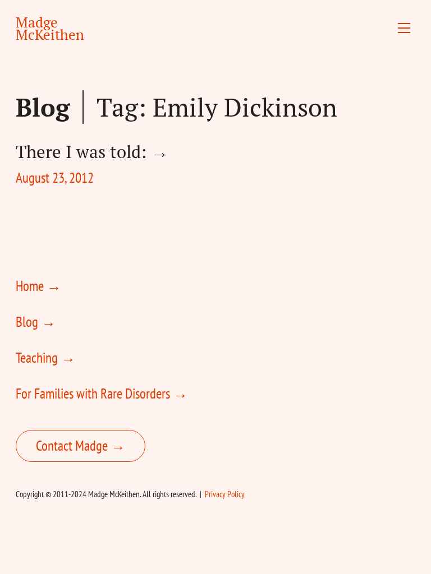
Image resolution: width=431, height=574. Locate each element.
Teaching (37, 358)
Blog (43, 107)
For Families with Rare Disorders (93, 393)
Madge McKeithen (50, 28)
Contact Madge (72, 446)
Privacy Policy (225, 494)
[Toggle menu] (404, 28)
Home (30, 286)
